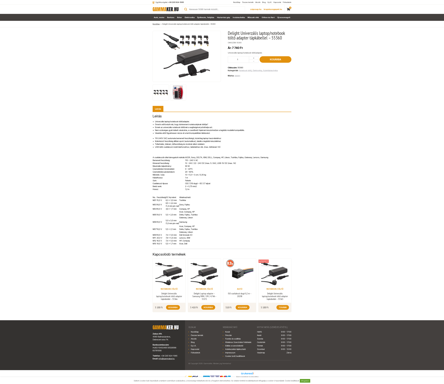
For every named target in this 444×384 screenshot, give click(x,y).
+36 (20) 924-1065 (176, 2)
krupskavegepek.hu (273, 9)
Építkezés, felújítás (205, 17)
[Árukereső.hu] (247, 374)
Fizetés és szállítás (233, 339)
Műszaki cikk (253, 17)
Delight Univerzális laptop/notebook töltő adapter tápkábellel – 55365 (275, 296)
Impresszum (230, 352)
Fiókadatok (287, 2)
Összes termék (248, 2)
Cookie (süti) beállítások (235, 356)
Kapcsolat (277, 2)
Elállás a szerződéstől (234, 346)
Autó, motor (159, 17)
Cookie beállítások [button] (292, 381)
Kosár (227, 332)
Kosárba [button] (173, 307)
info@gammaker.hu (167, 358)
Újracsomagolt (283, 17)
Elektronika (190, 17)
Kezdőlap (236, 2)
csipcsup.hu (255, 9)
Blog (264, 2)
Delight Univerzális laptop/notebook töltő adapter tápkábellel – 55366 (169, 296)
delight (237, 76)
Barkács (170, 17)
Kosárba (275, 59)
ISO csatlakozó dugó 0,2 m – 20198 (239, 295)
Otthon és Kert (268, 17)
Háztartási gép (223, 17)
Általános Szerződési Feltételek (238, 342)
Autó (239, 289)
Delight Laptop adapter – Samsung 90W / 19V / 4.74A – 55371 (204, 296)
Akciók (258, 2)
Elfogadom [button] (305, 381)
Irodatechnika (239, 17)
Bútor (179, 17)
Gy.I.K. (269, 2)
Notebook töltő (245, 70)
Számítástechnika (270, 70)
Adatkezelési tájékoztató (235, 349)
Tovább (283, 307)
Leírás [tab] (158, 109)
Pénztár (228, 335)
